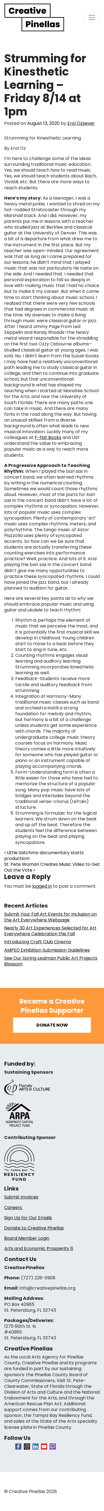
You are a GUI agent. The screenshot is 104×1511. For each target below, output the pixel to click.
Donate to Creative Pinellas (34, 1228)
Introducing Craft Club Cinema (37, 942)
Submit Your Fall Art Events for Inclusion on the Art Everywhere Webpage (50, 917)
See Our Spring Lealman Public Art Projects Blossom (50, 961)
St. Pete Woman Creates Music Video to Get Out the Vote (52, 867)
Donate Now (52, 1025)
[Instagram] (27, 1446)
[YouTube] (44, 1446)
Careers (13, 1207)
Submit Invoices (21, 1197)
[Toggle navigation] (92, 17)
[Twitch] (53, 1446)
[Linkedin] (35, 1446)
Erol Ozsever (81, 123)
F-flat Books (48, 437)
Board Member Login (26, 1238)
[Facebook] (18, 1446)
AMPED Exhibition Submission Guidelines (47, 950)
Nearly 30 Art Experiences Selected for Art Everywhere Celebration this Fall (50, 931)
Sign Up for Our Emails (28, 1218)
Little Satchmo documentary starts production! (44, 855)
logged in (42, 886)
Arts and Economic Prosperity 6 (38, 1248)
